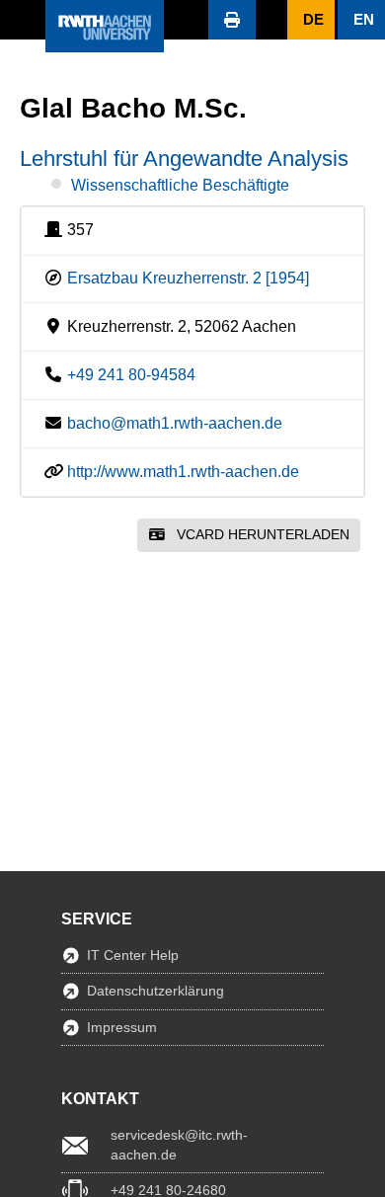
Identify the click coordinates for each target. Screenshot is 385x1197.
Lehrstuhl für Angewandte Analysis (184, 158)
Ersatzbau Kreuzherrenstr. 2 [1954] (188, 278)
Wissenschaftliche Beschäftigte (180, 185)
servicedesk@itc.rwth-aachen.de (179, 1144)
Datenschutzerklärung (155, 990)
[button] (22, 20)
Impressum (122, 1027)
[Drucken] (232, 20)
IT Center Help (133, 955)
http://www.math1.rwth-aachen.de (183, 471)
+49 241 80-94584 (131, 374)
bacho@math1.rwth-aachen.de (174, 423)
